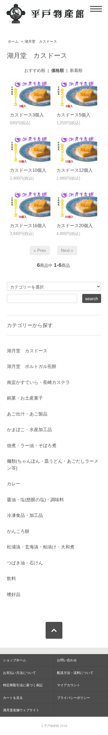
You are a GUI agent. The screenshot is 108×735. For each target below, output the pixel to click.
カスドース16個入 (28, 225)
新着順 (76, 70)
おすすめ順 (34, 70)
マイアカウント (68, 685)
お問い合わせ (67, 660)
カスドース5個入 (73, 114)
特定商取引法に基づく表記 (23, 685)
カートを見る (13, 697)
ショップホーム (14, 660)
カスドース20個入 (74, 225)
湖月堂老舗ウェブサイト (21, 710)
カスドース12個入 (74, 170)
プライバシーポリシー (73, 697)
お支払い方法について (19, 673)
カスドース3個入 (27, 114)
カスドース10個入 (28, 170)
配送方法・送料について (75, 673)
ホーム (13, 41)
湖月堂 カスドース (41, 41)
